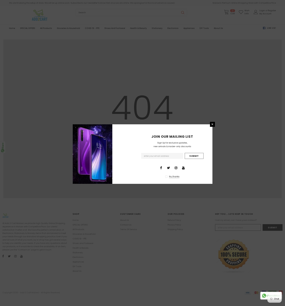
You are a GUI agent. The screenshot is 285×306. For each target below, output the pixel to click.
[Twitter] (168, 167)
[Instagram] (176, 167)
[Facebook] (161, 167)
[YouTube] (183, 167)
